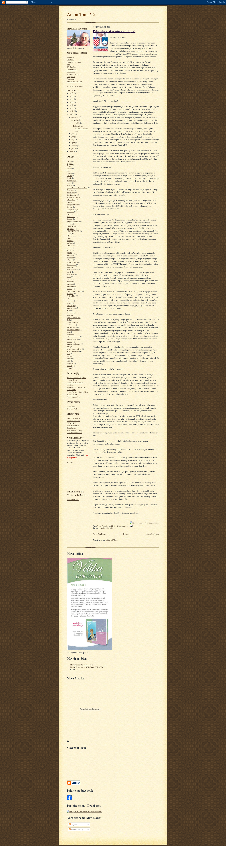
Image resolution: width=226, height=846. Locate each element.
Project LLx (71, 296)
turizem (69, 341)
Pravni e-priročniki (73, 397)
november (75, 120)
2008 (71, 151)
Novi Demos (71, 265)
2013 (71, 102)
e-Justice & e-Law (73, 420)
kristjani (70, 248)
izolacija (70, 233)
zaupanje (70, 363)
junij (73, 136)
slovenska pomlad (73, 317)
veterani (70, 356)
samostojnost (71, 308)
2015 (71, 96)
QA (68, 298)
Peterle (69, 279)
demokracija (71, 180)
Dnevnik (70, 190)
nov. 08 (76, 123)
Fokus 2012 (71, 214)
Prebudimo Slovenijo (74, 291)
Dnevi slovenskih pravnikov (77, 188)
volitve (69, 358)
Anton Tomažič (81, 14)
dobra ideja (71, 192)
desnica (69, 185)
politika (69, 288)
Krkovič (70, 250)
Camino (69, 171)
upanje (69, 346)
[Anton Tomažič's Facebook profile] (69, 799)
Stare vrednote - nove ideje (81, 664)
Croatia (69, 175)
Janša (69, 238)
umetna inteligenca (73, 344)
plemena (70, 284)
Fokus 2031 (71, 216)
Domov (126, 534)
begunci (70, 163)
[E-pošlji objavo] (131, 526)
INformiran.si (72, 69)
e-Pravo (69, 202)
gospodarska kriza (73, 221)
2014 (71, 99)
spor (68, 332)
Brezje (69, 166)
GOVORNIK (71, 423)
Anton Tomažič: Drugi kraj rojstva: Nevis (76, 378)
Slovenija (70, 315)
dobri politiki (71, 195)
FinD (68, 64)
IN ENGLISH (72, 226)
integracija (70, 228)
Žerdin (69, 368)
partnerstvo (71, 274)
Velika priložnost (73, 351)
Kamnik (70, 240)
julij (73, 133)
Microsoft (70, 257)
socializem (70, 325)
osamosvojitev (72, 269)
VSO (68, 361)
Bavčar (69, 161)
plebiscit (70, 281)
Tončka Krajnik (72, 339)
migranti (70, 260)
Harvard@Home (73, 499)
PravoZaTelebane (73, 425)
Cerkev (69, 173)
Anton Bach (71, 406)
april (73, 142)
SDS (68, 310)
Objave (74, 824)
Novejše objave (99, 534)
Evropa (69, 207)
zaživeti (69, 365)
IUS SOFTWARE (73, 231)
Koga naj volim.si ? (74, 74)
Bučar (69, 168)
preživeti (70, 293)
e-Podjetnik (71, 200)
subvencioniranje (73, 337)
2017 (71, 93)
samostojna (71, 305)
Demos (69, 183)
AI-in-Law (70, 57)
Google (69, 219)
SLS (68, 320)
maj (73, 139)
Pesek (69, 276)
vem (68, 353)
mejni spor (70, 255)
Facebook (70, 79)
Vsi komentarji (77, 829)
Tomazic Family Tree (74, 81)
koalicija (70, 243)
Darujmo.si (71, 76)
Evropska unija (72, 209)
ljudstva (69, 252)
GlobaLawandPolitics (74, 432)
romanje (70, 303)
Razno (69, 301)
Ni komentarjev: (122, 526)
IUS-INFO (70, 60)
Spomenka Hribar (73, 329)
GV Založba (71, 67)
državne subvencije (74, 197)
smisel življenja (72, 322)
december (75, 117)
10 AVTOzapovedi (73, 418)
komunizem (71, 245)
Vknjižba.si (71, 72)
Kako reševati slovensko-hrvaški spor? (80, 128)
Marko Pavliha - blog (74, 430)
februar (74, 145)
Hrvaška (70, 224)
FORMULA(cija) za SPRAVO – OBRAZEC (86, 667)
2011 (71, 108)
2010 (71, 111)
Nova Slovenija (72, 262)
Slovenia (70, 313)
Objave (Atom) (112, 539)
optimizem (70, 267)
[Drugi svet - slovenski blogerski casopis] (84, 811)
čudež (69, 178)
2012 (71, 105)
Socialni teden (72, 327)
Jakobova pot (71, 236)
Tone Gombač (72, 409)
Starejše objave (153, 534)
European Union (73, 204)
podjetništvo (71, 286)
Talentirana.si (71, 428)
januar (73, 148)
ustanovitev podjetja (74, 349)
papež (69, 272)
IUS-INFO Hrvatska (74, 62)
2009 (71, 114)
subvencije (70, 334)
